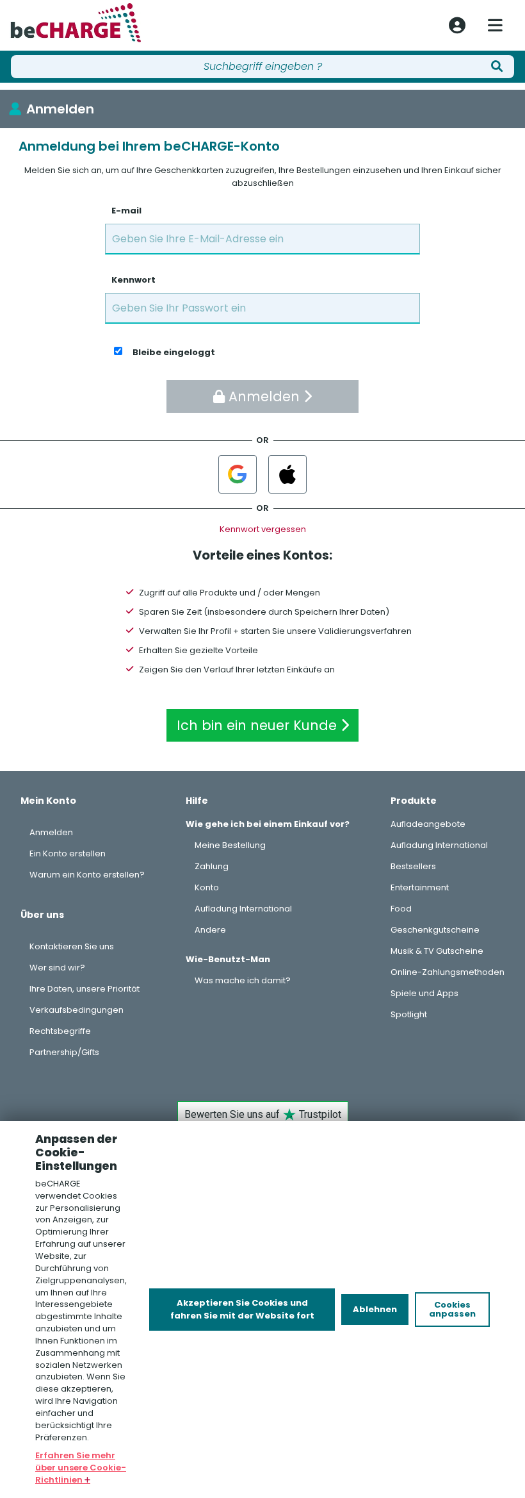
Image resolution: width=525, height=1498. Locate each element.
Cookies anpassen (452, 1309)
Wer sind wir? (57, 967)
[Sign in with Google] (237, 474)
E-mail (126, 210)
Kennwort (133, 280)
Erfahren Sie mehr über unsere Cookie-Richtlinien (80, 1467)
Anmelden (60, 109)
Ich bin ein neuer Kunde (259, 725)
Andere (210, 930)
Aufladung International (243, 909)
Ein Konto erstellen (67, 853)
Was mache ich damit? (243, 980)
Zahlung (212, 866)
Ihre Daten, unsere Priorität (84, 989)
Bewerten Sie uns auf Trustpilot (262, 1114)
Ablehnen (375, 1309)
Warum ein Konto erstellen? (87, 875)
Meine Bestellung (230, 845)
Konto (207, 887)
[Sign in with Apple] (287, 474)
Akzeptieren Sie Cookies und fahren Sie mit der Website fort (242, 1309)
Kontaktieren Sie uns (71, 946)
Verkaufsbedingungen (76, 1010)
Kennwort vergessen (263, 529)
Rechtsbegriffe (60, 1031)
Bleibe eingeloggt (174, 352)
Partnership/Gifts (64, 1052)
